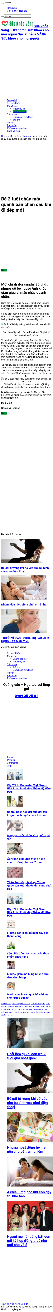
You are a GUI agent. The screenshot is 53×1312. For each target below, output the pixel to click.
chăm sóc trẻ (35, 1004)
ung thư (45, 1007)
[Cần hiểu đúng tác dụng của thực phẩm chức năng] (11, 947)
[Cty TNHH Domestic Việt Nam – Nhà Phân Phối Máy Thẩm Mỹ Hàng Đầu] (15, 903)
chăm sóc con (15, 1009)
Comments (12, 762)
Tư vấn (10, 122)
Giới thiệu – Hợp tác (17, 10)
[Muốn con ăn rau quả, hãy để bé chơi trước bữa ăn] (11, 989)
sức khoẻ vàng (6, 1004)
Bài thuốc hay (40, 1012)
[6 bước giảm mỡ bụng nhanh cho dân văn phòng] (11, 968)
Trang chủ (12, 8)
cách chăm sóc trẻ (10, 1007)
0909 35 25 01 (26, 696)
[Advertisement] (26, 69)
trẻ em (39, 1007)
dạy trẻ (42, 1004)
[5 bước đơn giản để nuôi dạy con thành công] (11, 927)
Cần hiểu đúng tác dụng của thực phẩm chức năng (28, 955)
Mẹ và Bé (12, 106)
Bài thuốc (11, 125)
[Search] (2, 3)
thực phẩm (8, 1015)
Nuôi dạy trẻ (19, 108)
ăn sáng (9, 1012)
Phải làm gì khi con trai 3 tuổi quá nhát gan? (26, 1056)
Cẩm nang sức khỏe (23, 117)
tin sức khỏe (25, 1004)
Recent (10, 757)
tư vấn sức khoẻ (26, 1009)
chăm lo (27, 1007)
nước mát (26, 1012)
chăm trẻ (20, 1007)
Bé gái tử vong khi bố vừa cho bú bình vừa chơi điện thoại (25, 569)
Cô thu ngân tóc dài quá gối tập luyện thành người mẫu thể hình (27, 813)
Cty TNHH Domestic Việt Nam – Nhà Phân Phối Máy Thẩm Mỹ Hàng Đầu (29, 788)
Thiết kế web (7, 1303)
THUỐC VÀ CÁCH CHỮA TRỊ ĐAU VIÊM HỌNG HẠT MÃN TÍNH (25, 640)
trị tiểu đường (17, 1012)
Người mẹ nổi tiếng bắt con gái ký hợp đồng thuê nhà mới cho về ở (28, 1241)
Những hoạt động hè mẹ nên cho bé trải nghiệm (26, 1149)
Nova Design (21, 1303)
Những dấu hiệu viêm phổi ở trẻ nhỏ (24, 604)
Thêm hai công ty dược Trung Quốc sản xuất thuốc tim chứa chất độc (29, 885)
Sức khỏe (12, 114)
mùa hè (32, 1012)
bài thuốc (33, 1007)
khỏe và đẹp (16, 1004)
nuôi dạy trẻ (37, 1009)
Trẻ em (16, 119)
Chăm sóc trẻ (19, 111)
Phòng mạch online (17, 128)
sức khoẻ (7, 1009)
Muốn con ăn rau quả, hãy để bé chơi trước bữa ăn (27, 996)
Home (4, 136)
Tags (9, 765)
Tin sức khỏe (13, 103)
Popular (11, 760)
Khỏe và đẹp (13, 131)
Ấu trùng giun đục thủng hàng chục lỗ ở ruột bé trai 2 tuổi (26, 860)
